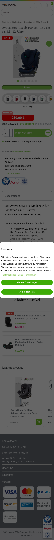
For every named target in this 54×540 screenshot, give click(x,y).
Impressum (31, 275)
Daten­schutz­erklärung (12, 275)
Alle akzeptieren (27, 292)
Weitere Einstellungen (27, 282)
